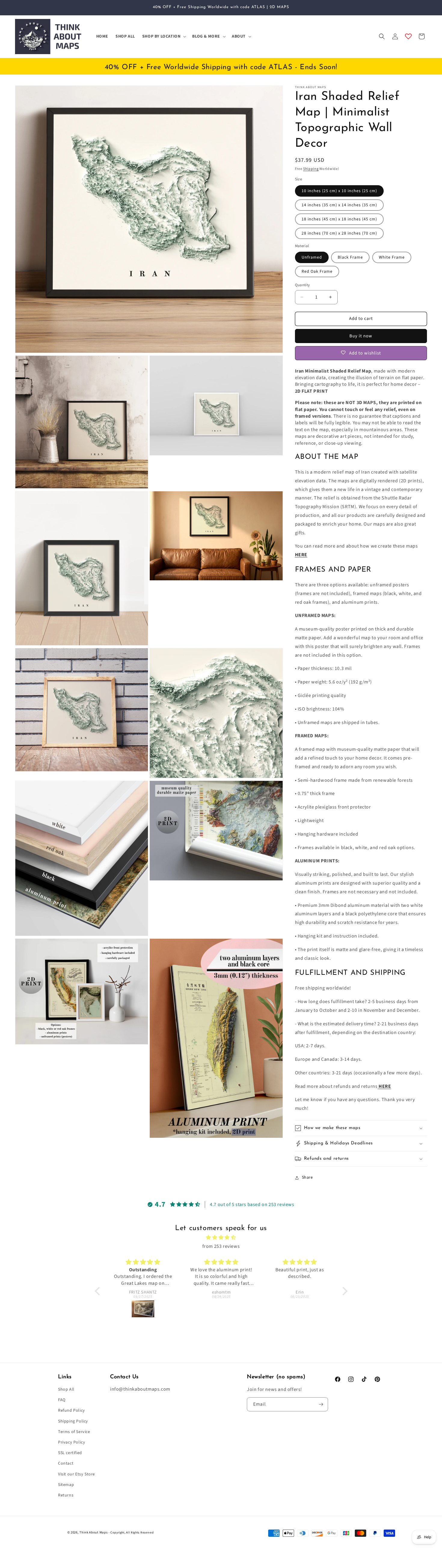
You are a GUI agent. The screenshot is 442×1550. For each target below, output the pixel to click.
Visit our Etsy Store (76, 1474)
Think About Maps (93, 1532)
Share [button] (307, 1177)
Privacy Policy (71, 1442)
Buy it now (360, 336)
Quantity (302, 285)
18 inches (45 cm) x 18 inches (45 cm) (339, 219)
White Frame (392, 257)
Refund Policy (71, 1410)
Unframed (312, 257)
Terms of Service (74, 1432)
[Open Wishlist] (408, 36)
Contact (65, 1463)
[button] (164, 36)
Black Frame (350, 257)
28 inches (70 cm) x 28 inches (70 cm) (339, 233)
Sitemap (66, 1485)
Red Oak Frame (317, 272)
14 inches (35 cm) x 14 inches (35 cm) (339, 205)
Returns (65, 1495)
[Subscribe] (321, 1404)
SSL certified (70, 1453)
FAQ (62, 1400)
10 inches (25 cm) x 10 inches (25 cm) (339, 191)
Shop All (66, 1389)
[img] (221, 1237)
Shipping (311, 168)
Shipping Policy (73, 1421)
